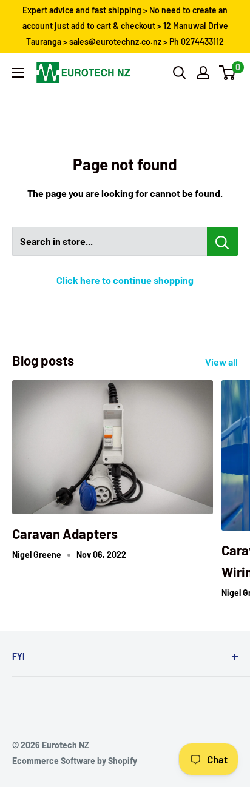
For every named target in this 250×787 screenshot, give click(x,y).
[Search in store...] (222, 241)
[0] (227, 72)
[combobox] (109, 241)
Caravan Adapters (65, 533)
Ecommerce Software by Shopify (74, 760)
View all (221, 361)
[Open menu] (18, 73)
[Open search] (179, 72)
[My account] (203, 72)
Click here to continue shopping (125, 280)
